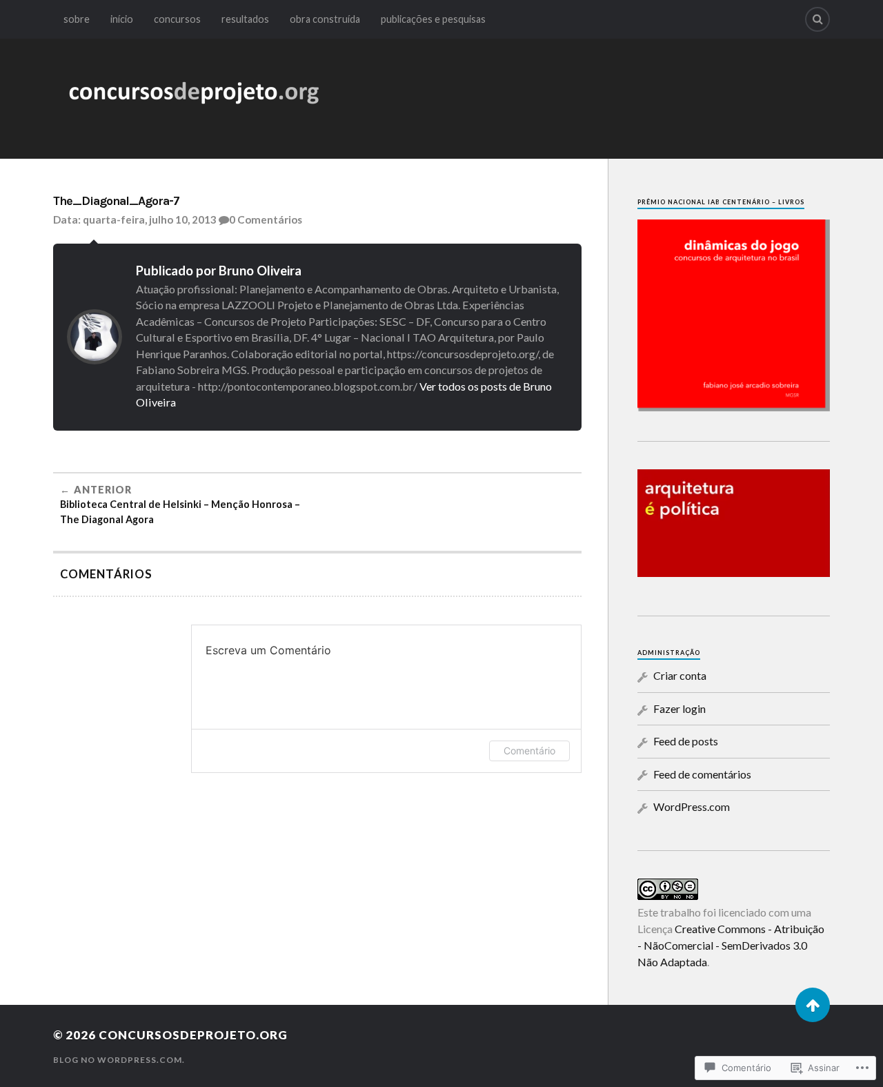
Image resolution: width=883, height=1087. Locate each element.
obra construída (325, 19)
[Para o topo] (812, 1005)
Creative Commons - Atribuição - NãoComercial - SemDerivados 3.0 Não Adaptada (730, 945)
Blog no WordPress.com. (119, 1060)
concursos (177, 19)
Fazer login (679, 708)
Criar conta (679, 675)
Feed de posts (685, 740)
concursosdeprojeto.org (193, 1035)
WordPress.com (691, 806)
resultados (245, 19)
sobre (76, 19)
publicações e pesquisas (433, 19)
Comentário (529, 750)
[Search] (817, 19)
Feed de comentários (702, 774)
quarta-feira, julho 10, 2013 (150, 219)
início (121, 19)
